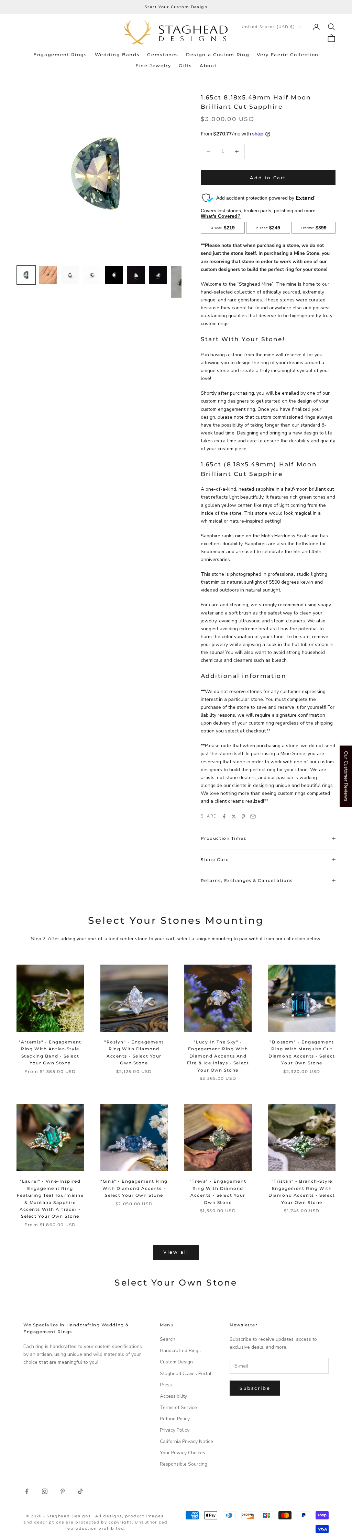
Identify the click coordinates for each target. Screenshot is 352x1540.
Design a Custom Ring (217, 54)
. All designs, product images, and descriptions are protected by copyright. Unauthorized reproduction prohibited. (95, 1522)
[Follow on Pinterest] (62, 1491)
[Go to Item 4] (92, 275)
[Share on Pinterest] (243, 816)
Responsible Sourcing (183, 1464)
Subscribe (255, 1388)
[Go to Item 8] (180, 281)
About (208, 65)
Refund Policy (175, 1419)
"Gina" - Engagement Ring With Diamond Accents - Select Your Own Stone (133, 1188)
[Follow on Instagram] (44, 1491)
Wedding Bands (117, 54)
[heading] (176, 32)
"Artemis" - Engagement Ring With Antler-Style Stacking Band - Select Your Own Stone (50, 1052)
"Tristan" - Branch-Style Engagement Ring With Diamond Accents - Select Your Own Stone (301, 1192)
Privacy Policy (174, 1430)
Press (166, 1385)
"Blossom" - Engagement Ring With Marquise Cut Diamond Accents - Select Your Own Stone (301, 1052)
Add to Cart (268, 177)
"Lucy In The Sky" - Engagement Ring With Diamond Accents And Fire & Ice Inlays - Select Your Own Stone (218, 1056)
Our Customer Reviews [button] (346, 776)
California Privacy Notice (186, 1441)
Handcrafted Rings (180, 1350)
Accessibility (173, 1396)
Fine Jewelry (153, 65)
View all (176, 1252)
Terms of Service (178, 1407)
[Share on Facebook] (224, 816)
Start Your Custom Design (176, 6)
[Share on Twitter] (233, 816)
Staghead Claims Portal (185, 1373)
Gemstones (162, 54)
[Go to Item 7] (158, 275)
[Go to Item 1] (26, 275)
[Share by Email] (253, 816)
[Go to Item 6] (136, 275)
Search (167, 1339)
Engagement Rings (60, 54)
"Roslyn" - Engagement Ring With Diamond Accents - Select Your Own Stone (134, 1052)
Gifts (185, 65)
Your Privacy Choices (182, 1452)
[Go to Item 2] (48, 275)
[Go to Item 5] (114, 275)
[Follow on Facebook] (26, 1491)
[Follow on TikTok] (80, 1491)
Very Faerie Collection (288, 54)
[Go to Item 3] (70, 275)
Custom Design (176, 1362)
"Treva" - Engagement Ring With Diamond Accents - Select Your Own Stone (218, 1192)
